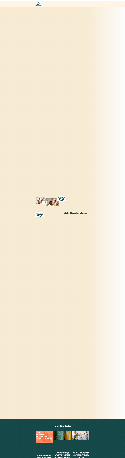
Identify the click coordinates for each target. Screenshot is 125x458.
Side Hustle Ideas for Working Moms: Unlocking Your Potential (39, 215)
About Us (81, 4)
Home (51, 4)
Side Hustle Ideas (57, 4)
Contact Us (87, 4)
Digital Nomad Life (73, 4)
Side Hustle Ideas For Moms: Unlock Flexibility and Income (62, 199)
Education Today (65, 4)
